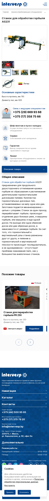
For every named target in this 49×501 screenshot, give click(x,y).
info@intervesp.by (12, 426)
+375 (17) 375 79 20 (13, 419)
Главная (6, 12)
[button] (43, 42)
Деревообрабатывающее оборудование (26, 12)
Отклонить (24, 492)
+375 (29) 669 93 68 (27, 112)
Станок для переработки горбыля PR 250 (18, 313)
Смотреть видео (15, 329)
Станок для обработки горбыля (18, 182)
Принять (10, 492)
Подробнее (34, 329)
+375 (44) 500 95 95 (14, 412)
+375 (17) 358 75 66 (27, 116)
